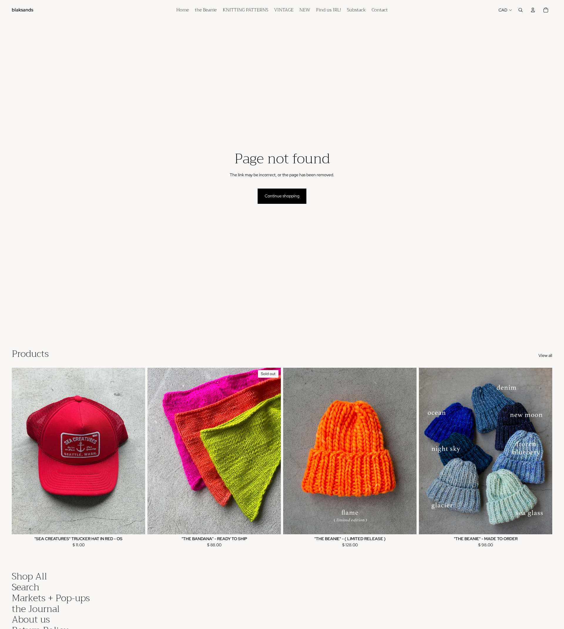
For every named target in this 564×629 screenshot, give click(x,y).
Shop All (29, 576)
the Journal (36, 609)
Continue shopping (282, 196)
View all (545, 355)
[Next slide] (136, 450)
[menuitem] (182, 10)
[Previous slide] (20, 450)
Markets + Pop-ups (51, 598)
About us (31, 619)
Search (25, 587)
